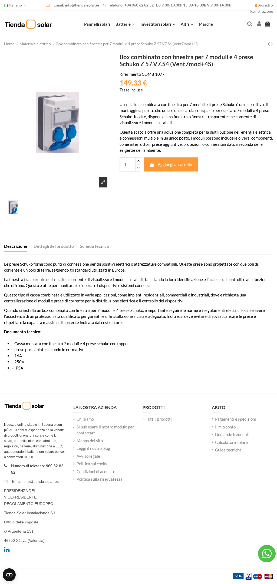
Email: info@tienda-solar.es (76, 5)
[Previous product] (269, 43)
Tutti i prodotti (159, 419)
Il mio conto (225, 426)
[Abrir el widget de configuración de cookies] (9, 574)
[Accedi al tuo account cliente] (258, 24)
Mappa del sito (90, 440)
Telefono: (116, 5)
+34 (128, 5)
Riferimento (130, 74)
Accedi (264, 5)
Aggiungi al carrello (175, 164)
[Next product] (272, 43)
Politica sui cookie (92, 463)
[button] (187, 24)
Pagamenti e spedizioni (235, 419)
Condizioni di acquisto (96, 471)
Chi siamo (85, 419)
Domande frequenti (232, 434)
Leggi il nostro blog (93, 448)
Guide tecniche (228, 449)
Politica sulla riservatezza (100, 479)
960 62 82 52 (143, 5)
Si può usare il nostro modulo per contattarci (105, 429)
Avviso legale (88, 456)
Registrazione (261, 11)
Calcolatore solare (231, 442)
